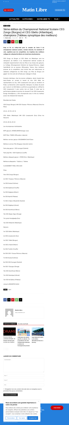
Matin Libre (8, 37)
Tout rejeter (22, 418)
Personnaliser (11, 418)
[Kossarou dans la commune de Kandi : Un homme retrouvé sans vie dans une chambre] (9, 331)
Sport (9, 25)
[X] (8, 1)
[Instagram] (6, 1)
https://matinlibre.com (20, 312)
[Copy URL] (20, 41)
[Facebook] (3, 1)
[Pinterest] (12, 41)
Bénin (9, 23)
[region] (21, 411)
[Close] (39, 401)
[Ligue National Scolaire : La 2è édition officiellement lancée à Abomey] (38, 331)
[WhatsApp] (16, 41)
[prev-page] (4, 349)
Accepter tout (33, 418)
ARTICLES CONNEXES (10, 324)
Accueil (5, 23)
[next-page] (7, 349)
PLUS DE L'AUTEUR (23, 324)
